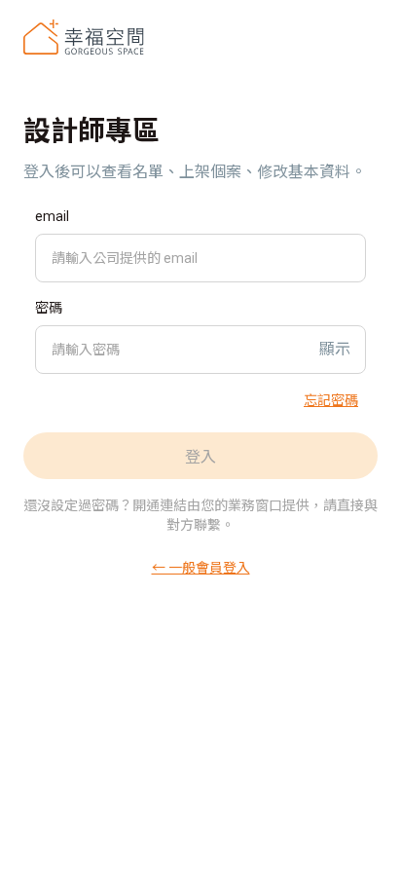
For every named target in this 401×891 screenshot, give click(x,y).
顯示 (334, 349)
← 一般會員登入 (201, 566)
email (52, 216)
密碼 (48, 308)
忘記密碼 (331, 399)
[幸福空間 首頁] (83, 37)
